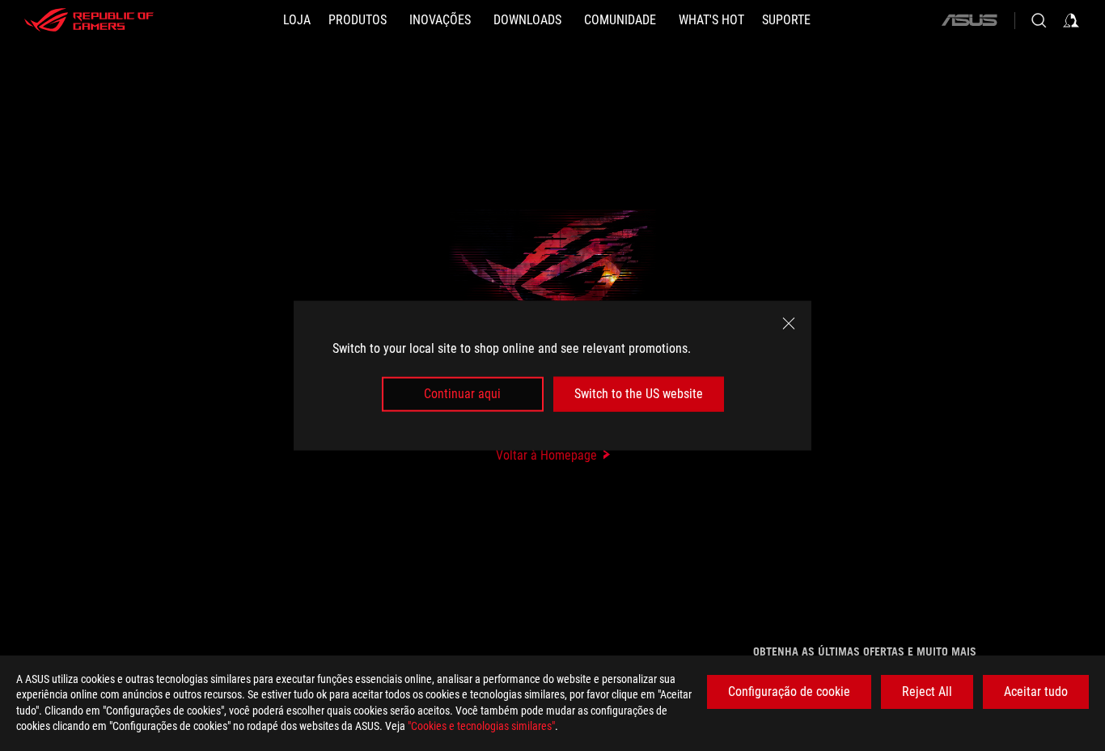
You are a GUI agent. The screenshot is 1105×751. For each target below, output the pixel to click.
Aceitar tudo (1036, 691)
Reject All (927, 691)
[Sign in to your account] (1071, 20)
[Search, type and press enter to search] (1038, 20)
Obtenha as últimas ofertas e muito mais (864, 651)
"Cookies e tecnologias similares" (481, 725)
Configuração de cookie (789, 691)
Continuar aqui (462, 393)
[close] (788, 323)
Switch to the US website (638, 393)
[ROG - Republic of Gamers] (89, 20)
